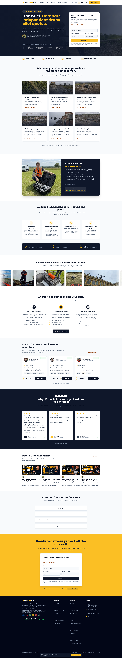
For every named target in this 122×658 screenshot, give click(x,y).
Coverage (53, 2)
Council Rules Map (74, 630)
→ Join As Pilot (74, 2)
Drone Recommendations (75, 623)
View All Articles (94, 456)
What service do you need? (77, 28)
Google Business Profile (93, 616)
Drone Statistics (73, 636)
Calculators (72, 633)
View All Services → (58, 603)
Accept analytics (76, 654)
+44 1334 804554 (72, 589)
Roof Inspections (57, 607)
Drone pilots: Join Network (75, 643)
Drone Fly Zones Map (74, 626)
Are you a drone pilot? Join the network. (61, 383)
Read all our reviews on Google (60, 443)
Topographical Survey (59, 610)
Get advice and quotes (60, 148)
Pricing (59, 2)
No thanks (65, 654)
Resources (64, 2)
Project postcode (75, 33)
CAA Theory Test (74, 640)
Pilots (48, 2)
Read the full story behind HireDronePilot (73, 182)
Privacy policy (84, 44)
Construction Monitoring (59, 620)
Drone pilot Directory (74, 610)
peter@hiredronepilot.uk (93, 613)
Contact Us (72, 607)
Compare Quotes (94, 2)
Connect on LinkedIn (70, 184)
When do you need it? (90, 33)
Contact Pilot (40, 378)
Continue (83, 40)
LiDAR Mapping (57, 613)
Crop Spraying (57, 623)
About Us (72, 603)
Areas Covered (73, 613)
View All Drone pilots (93, 352)
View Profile (29, 378)
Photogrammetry (57, 617)
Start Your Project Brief (61, 331)
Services (42, 2)
